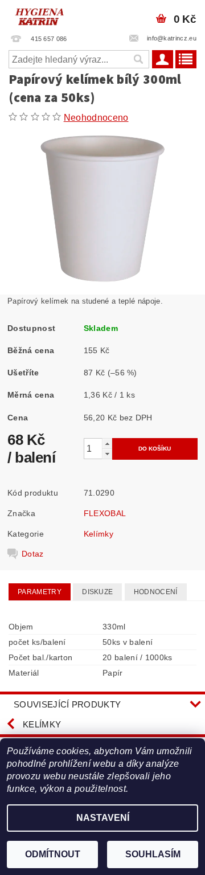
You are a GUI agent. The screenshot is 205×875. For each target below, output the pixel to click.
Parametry (40, 592)
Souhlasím (153, 854)
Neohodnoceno (96, 117)
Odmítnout (52, 854)
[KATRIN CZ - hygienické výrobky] (51, 15)
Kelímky (98, 533)
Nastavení (102, 818)
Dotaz (33, 553)
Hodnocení (156, 592)
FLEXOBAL (105, 513)
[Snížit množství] (107, 453)
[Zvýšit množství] (107, 443)
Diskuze (97, 592)
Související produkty (67, 704)
